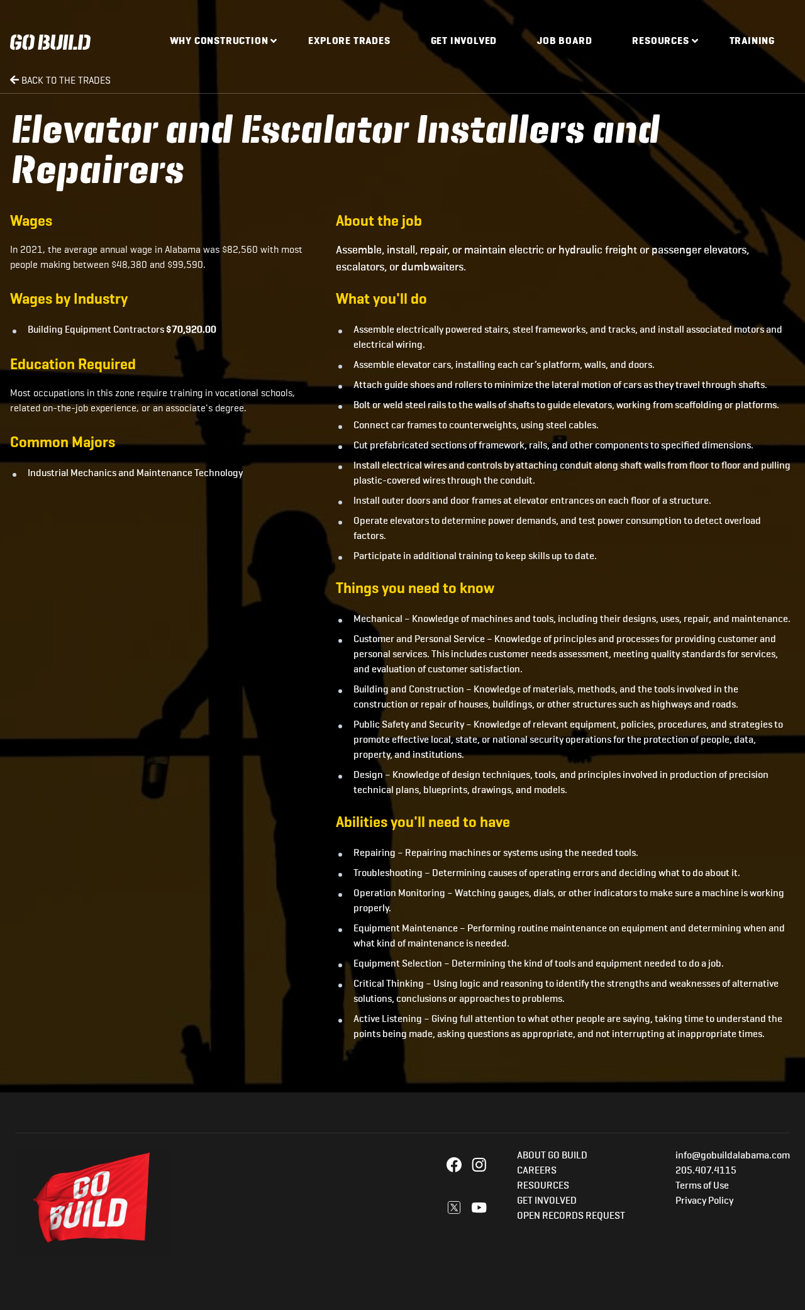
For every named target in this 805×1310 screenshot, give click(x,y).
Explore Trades (349, 41)
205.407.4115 (705, 1171)
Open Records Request (571, 1216)
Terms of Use (702, 1186)
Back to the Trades (65, 80)
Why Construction (219, 41)
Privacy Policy (704, 1201)
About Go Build (552, 1156)
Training (752, 41)
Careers (537, 1171)
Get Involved (464, 41)
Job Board (564, 41)
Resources (660, 41)
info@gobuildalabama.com (732, 1156)
